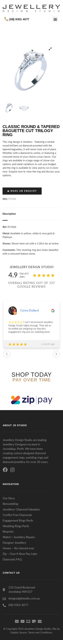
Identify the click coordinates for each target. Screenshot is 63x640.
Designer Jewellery (14, 542)
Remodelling (10, 504)
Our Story (9, 498)
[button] (55, 19)
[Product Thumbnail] (50, 48)
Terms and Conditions (40, 632)
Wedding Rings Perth (16, 526)
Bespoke (8, 531)
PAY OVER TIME (31, 379)
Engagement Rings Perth (18, 520)
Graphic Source (18, 632)
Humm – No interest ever (18, 548)
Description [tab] (9, 214)
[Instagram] (12, 469)
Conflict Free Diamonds (17, 515)
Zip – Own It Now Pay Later (20, 554)
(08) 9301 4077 (19, 19)
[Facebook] (5, 469)
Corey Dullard (29, 310)
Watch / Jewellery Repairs (19, 537)
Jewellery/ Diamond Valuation (21, 509)
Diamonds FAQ (12, 559)
